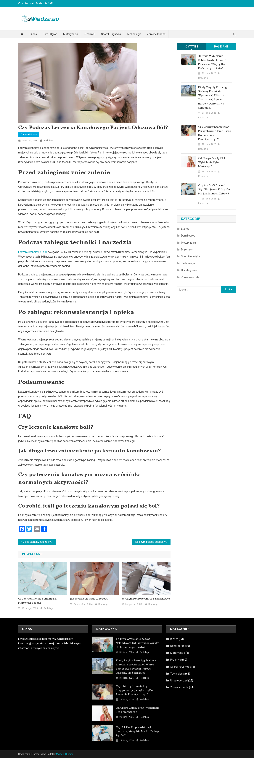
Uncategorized (189, 270)
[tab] (191, 46)
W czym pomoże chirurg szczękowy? (146, 599)
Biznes (33, 34)
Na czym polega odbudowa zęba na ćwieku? (153, 541)
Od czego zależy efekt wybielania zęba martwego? (212, 162)
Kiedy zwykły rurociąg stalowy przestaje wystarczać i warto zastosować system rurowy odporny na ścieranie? (212, 97)
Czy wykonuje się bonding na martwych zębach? (37, 601)
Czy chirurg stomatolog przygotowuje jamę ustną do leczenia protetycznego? (214, 133)
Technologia (134, 34)
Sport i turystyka (111, 34)
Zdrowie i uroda (156, 34)
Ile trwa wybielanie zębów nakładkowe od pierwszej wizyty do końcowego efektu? (212, 62)
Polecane (221, 46)
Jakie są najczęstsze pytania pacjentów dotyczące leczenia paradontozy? (39, 541)
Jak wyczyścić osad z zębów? (89, 599)
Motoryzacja (70, 34)
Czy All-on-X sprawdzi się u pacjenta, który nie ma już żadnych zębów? (214, 189)
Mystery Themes (64, 754)
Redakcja (49, 140)
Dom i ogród (50, 34)
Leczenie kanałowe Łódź (32, 251)
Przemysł (89, 34)
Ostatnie (191, 46)
